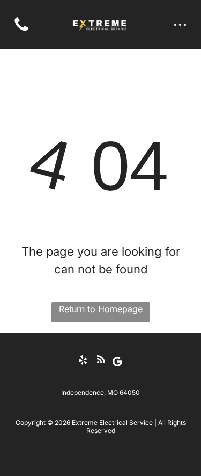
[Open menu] (180, 25)
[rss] (100, 361)
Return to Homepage (101, 309)
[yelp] (83, 361)
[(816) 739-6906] (21, 30)
